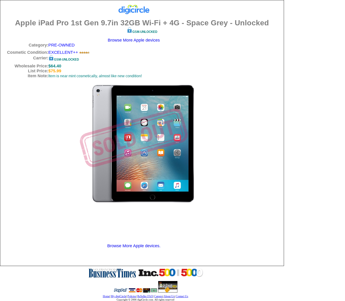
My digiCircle (118, 296)
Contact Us (182, 296)
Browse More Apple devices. (134, 245)
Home (106, 296)
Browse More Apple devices (134, 40)
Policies (131, 296)
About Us (169, 296)
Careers (158, 296)
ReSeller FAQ (145, 296)
